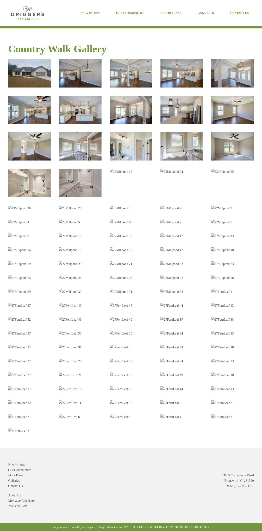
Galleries (206, 13)
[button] (29, 73)
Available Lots (17, 506)
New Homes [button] (90, 13)
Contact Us (239, 13)
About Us (14, 495)
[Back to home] (27, 13)
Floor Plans (171, 13)
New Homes (16, 464)
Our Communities (130, 13)
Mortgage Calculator (21, 500)
